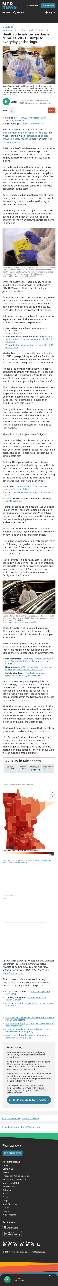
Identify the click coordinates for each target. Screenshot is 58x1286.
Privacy (6, 1197)
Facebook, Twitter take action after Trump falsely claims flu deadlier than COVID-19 (29, 661)
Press (5, 1193)
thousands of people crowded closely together (25, 137)
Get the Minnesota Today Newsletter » (29, 1099)
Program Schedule (11, 1118)
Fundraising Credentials (14, 1179)
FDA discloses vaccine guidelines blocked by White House (25, 674)
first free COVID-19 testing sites (27, 302)
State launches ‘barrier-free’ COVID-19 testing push (29, 346)
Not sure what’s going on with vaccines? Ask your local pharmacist (29, 1024)
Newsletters (9, 1186)
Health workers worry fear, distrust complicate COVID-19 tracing (29, 339)
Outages (7, 1190)
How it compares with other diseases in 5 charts (29, 1004)
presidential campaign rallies (18, 132)
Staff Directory (10, 1204)
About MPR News (11, 1161)
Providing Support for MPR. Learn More (22, 1127)
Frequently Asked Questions (17, 1175)
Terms (6, 1211)
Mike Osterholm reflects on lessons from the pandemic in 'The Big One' (27, 1036)
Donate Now (48, 5)
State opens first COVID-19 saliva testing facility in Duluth (27, 487)
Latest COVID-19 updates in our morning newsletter (25, 118)
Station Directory (30, 1118)
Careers (6, 1165)
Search (20, 12)
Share (52, 110)
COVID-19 (9, 27)
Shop (5, 1200)
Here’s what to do (14, 333)
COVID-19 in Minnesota (32, 123)
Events (6, 1172)
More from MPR (11, 1182)
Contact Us (8, 1168)
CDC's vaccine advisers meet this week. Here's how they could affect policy (28, 1030)
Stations (7, 1207)
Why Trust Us (9, 1214)
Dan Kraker (7, 30)
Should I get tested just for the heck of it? (29, 493)
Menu (8, 12)
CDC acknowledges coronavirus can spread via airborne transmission (28, 668)
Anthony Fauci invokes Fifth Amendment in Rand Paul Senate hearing (29, 1018)
